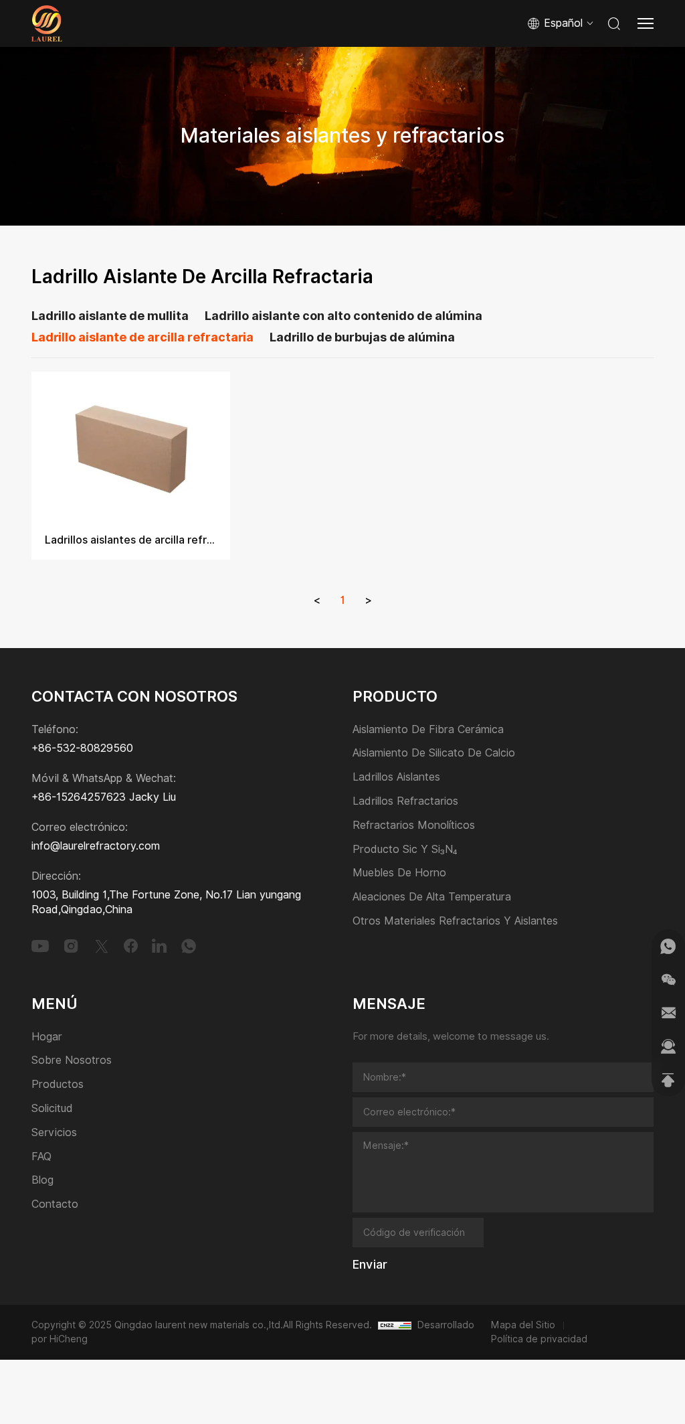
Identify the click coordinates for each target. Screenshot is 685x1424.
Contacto (54, 1205)
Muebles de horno (399, 873)
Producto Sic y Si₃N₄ (405, 850)
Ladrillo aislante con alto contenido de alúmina (343, 316)
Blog (42, 1181)
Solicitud (52, 1109)
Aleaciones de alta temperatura (432, 897)
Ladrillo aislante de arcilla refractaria (142, 337)
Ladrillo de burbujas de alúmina (362, 337)
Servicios (54, 1133)
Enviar (370, 1264)
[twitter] (101, 946)
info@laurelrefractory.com (95, 846)
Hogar (46, 1037)
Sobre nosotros (71, 1061)
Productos (57, 1085)
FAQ (41, 1157)
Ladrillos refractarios (405, 802)
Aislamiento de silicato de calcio (434, 753)
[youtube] (40, 946)
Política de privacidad (539, 1339)
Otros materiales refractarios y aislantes (455, 922)
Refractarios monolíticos (414, 826)
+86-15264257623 (78, 797)
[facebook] (131, 946)
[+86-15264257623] (668, 946)
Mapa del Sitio (523, 1325)
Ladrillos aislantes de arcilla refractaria (131, 540)
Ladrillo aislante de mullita (110, 316)
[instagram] (71, 946)
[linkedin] (159, 946)
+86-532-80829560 (82, 748)
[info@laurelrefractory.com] (668, 1013)
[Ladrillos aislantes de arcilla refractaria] (130, 446)
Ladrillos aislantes (396, 778)
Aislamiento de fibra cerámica (428, 730)
